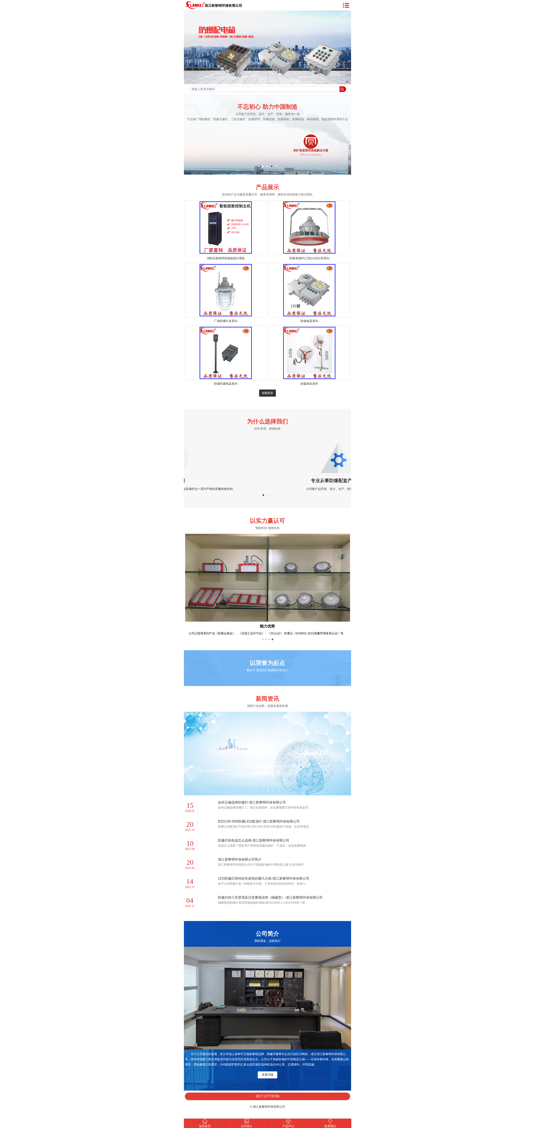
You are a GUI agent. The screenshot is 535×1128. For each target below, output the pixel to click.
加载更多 (267, 393)
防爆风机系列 (309, 383)
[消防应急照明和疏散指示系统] (226, 252)
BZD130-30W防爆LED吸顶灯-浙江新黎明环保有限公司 (259, 826)
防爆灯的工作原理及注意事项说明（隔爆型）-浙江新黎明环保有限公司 (270, 902)
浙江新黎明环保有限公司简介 (239, 864)
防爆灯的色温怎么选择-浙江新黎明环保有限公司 (253, 845)
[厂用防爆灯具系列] (226, 315)
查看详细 (267, 1080)
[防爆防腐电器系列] (226, 378)
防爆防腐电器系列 (225, 383)
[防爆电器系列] (309, 315)
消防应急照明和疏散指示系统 (226, 258)
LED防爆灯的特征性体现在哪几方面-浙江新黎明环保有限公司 (263, 883)
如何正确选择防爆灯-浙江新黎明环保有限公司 (252, 807)
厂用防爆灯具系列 (225, 321)
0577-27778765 (267, 1101)
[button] (262, 644)
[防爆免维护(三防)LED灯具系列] (309, 252)
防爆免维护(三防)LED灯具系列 (309, 258)
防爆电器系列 (309, 321)
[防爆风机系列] (309, 378)
